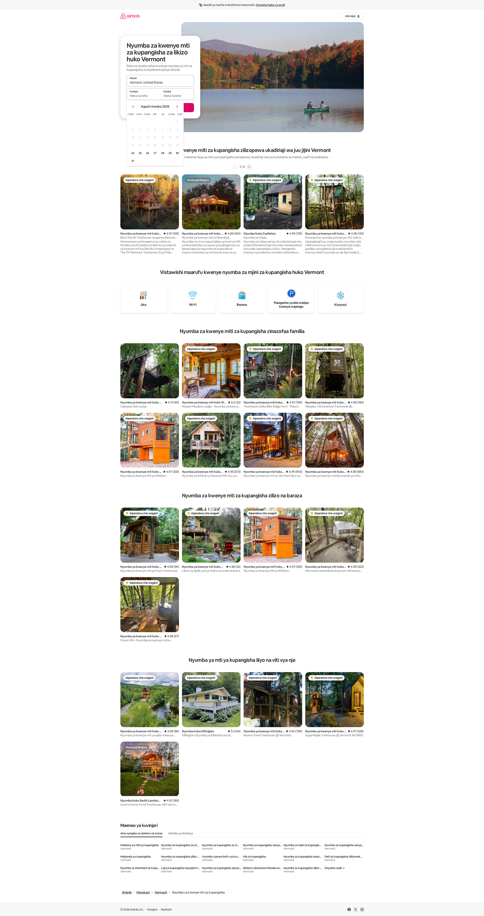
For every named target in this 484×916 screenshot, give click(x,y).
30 (177, 153)
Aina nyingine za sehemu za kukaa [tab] (141, 833)
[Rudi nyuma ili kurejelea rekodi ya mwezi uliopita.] (133, 106)
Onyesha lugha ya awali (270, 5)
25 (140, 153)
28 (162, 153)
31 (132, 161)
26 (147, 153)
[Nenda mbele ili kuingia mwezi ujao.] (177, 106)
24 (132, 153)
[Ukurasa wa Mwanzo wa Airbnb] (130, 16)
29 (170, 153)
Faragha (152, 909)
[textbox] (143, 95)
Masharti (166, 909)
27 (155, 153)
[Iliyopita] (235, 167)
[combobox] (160, 82)
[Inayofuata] (249, 167)
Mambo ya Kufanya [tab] (180, 833)
